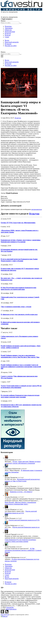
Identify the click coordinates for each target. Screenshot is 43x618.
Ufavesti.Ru (10, 607)
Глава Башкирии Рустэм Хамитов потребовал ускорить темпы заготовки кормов (20, 540)
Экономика (8, 28)
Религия (7, 35)
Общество (8, 30)
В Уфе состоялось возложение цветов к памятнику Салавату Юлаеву (23, 550)
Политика (8, 26)
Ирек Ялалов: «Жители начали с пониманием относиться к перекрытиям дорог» (20, 503)
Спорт (7, 37)
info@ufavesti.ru (11, 609)
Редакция (8, 44)
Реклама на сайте (10, 45)
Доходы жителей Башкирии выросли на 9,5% (21, 512)
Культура (8, 33)
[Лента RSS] (6, 613)
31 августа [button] (4, 12)
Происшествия (10, 31)
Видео (7, 40)
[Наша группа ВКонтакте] (2, 613)
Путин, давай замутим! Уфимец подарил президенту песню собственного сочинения (22, 462)
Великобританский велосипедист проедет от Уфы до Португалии (22, 480)
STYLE (5, 614)
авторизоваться (36, 209)
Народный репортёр (12, 42)
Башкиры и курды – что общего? (21, 492)
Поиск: (3, 21)
